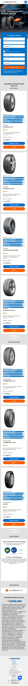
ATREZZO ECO (8, 127)
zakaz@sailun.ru (15, 683)
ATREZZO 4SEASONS (10, 250)
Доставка (14, 676)
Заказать (14, 147)
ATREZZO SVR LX (9, 310)
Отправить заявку (14, 67)
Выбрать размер (14, 143)
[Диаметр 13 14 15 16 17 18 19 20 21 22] (14, 63)
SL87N (5, 504)
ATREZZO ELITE (8, 188)
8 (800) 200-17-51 (10, 2)
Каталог (14, 662)
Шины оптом (14, 664)
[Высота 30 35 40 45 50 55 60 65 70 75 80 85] (14, 59)
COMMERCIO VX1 (9, 381)
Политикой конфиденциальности (10, 72)
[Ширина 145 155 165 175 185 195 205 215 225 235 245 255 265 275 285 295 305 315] (14, 55)
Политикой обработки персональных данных (12, 71)
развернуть (5, 134)
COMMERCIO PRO (9, 442)
